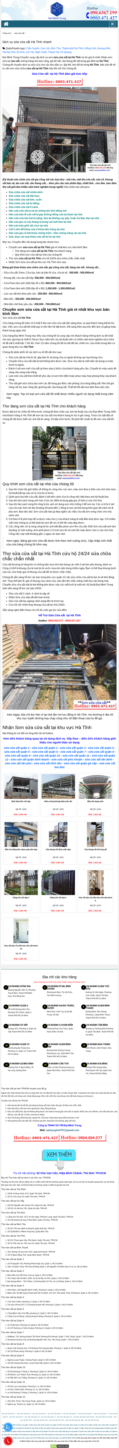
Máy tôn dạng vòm (95, 801)
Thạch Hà (53, 52)
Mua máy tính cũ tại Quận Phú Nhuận (89, 1434)
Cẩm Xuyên (32, 48)
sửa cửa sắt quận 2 (44, 747)
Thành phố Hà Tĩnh (72, 48)
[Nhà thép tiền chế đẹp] (21, 786)
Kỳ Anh (21, 52)
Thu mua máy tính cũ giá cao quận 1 (15, 1425)
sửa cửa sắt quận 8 (101, 751)
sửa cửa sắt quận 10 (46, 755)
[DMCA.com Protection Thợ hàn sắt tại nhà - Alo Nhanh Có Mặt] (59, 1446)
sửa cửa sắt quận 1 (16, 747)
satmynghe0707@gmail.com (62, 1130)
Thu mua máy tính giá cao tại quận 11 (66, 1431)
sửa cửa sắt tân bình (98, 759)
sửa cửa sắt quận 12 (64, 1417)
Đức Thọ (56, 48)
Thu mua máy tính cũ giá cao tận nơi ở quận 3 (76, 1425)
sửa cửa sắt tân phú (18, 763)
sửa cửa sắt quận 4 (101, 747)
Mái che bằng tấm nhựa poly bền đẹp (21, 849)
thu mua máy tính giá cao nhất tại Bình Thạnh (59, 1438)
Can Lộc (45, 48)
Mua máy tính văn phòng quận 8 (93, 1428)
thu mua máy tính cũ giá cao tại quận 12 (96, 1431)
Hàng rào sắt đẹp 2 (58, 898)
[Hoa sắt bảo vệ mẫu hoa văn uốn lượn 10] (21, 930)
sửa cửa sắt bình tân (47, 763)
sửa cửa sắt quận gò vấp (80, 763)
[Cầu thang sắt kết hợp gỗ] (95, 834)
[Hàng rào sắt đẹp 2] (58, 882)
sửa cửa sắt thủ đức (92, 1420)
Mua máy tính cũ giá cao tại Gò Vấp (27, 1438)
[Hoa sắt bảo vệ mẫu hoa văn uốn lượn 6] (95, 882)
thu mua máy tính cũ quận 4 (105, 1425)
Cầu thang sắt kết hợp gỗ (95, 849)
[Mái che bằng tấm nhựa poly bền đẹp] (21, 834)
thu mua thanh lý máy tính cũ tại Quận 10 (34, 1431)
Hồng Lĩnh (90, 48)
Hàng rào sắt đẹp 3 (21, 898)
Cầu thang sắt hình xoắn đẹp (58, 849)
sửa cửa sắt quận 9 (17, 755)
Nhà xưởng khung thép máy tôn (58, 801)
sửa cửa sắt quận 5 (17, 751)
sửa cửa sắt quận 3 (73, 747)
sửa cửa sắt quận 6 (45, 751)
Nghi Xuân (41, 52)
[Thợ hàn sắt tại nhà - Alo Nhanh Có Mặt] (59, 10)
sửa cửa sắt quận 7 (73, 751)
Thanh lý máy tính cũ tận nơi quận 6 (38, 1428)
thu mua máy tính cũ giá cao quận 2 (44, 1425)
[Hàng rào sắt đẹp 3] (21, 882)
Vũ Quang (65, 52)
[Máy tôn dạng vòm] (95, 786)
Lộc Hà (30, 52)
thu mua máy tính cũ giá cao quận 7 (66, 1428)
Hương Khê (103, 48)
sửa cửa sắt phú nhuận (66, 759)
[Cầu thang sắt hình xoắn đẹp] (58, 834)
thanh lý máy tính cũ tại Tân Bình (61, 1434)
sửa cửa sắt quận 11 (75, 755)
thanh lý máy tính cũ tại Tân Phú (35, 1434)
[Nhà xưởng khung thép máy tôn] (58, 786)
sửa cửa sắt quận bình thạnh (30, 759)
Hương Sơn (8, 52)
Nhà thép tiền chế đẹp (21, 801)
